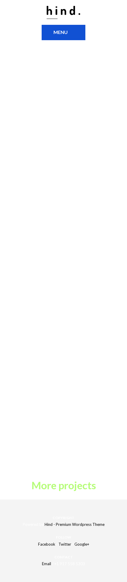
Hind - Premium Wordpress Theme (75, 524)
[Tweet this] (16, 455)
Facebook (46, 544)
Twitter (64, 544)
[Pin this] (32, 455)
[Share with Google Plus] (24, 455)
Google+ (81, 544)
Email (46, 563)
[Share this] (7, 455)
